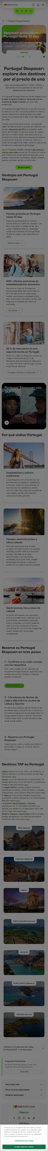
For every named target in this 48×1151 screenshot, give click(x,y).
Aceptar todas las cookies (23, 1147)
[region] (24, 1137)
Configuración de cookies (23, 1140)
